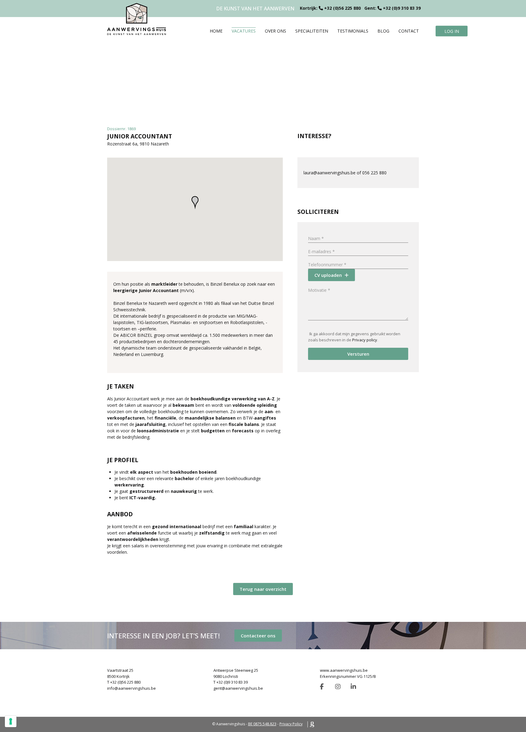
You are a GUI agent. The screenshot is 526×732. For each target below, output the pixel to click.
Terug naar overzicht (263, 589)
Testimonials (352, 31)
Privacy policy (364, 340)
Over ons (275, 31)
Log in (451, 31)
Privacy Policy (291, 724)
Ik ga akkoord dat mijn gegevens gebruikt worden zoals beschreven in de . (354, 337)
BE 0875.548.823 (262, 724)
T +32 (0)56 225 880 (124, 682)
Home (216, 31)
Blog (383, 31)
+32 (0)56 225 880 (342, 8)
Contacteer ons (258, 636)
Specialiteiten (311, 31)
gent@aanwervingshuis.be (238, 688)
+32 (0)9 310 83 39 (402, 8)
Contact (408, 31)
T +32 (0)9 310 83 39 (230, 682)
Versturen (358, 354)
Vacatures (244, 31)
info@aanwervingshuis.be (131, 688)
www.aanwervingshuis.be (344, 670)
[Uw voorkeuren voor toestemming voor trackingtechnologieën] (10, 721)
